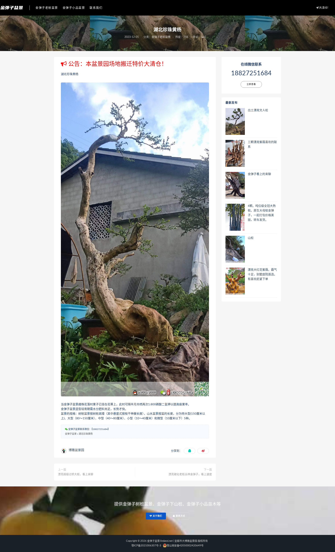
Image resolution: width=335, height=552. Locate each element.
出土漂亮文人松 (258, 110)
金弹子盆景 (71, 434)
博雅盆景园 (76, 450)
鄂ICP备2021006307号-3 (146, 545)
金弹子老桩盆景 (46, 7)
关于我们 (157, 516)
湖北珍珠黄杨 (86, 434)
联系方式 (180, 516)
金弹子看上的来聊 (259, 174)
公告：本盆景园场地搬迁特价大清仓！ (117, 64)
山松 (251, 238)
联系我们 (96, 7)
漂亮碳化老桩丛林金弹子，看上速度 (190, 474)
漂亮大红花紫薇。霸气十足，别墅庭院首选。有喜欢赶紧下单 (262, 274)
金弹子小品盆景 (74, 7)
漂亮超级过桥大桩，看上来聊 (75, 474)
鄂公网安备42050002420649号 (185, 545)
